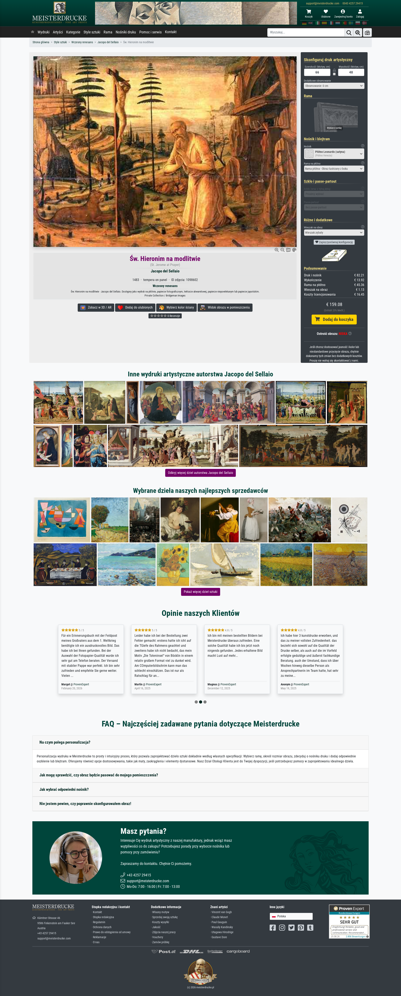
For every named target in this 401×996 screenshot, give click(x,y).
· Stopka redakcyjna (103, 917)
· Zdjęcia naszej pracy (163, 932)
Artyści (58, 32)
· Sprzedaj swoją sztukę (164, 917)
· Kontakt (97, 912)
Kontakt (170, 32)
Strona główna (41, 42)
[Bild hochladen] (367, 32)
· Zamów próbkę (160, 942)
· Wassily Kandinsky (221, 927)
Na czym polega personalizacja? (64, 742)
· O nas (95, 942)
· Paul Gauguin (218, 922)
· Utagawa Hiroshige (221, 932)
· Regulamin (98, 922)
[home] (32, 32)
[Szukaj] (349, 32)
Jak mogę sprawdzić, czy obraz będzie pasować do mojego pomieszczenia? (98, 775)
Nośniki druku (126, 32)
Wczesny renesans (82, 42)
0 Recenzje (173, 316)
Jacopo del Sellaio (108, 42)
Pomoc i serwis (150, 32)
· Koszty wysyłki (160, 922)
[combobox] (334, 86)
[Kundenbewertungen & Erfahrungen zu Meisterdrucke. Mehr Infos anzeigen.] (349, 921)
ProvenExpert (82, 684)
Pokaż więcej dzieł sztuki (200, 592)
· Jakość (155, 927)
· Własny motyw (160, 912)
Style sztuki (92, 32)
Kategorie (73, 32)
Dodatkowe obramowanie (317, 80)
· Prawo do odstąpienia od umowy (111, 932)
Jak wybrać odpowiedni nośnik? (64, 789)
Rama (108, 32)
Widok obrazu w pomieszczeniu (227, 307)
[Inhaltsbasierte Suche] (357, 32)
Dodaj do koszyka (336, 319)
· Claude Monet (219, 917)
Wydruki (43, 32)
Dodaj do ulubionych (138, 307)
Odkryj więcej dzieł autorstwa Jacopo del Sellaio (200, 473)
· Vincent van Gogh (221, 912)
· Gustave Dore (218, 937)
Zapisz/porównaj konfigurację (335, 242)
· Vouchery (157, 937)
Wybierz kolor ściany (179, 307)
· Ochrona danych (102, 927)
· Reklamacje (99, 937)
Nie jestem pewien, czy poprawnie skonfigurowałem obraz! (85, 803)
